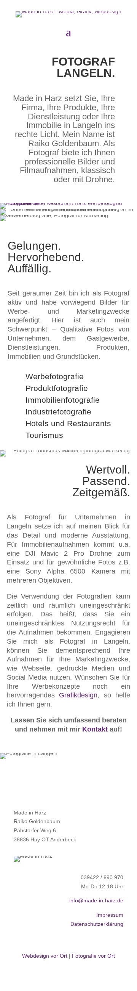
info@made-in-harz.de (96, 900)
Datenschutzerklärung (96, 924)
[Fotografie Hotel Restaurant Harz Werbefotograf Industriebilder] (68, 203)
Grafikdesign (78, 695)
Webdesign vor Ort (44, 956)
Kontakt (95, 729)
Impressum (109, 915)
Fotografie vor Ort (93, 956)
